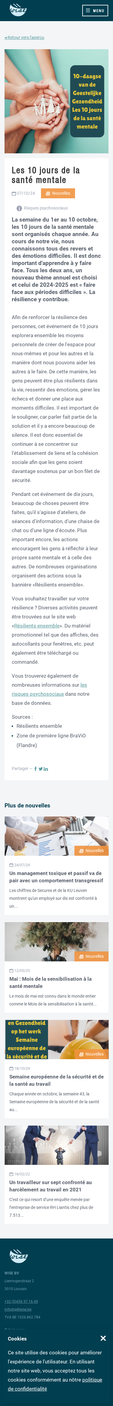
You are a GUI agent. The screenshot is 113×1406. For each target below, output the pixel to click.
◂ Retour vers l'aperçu (24, 37)
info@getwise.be (18, 1309)
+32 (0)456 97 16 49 (21, 1301)
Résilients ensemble (37, 626)
